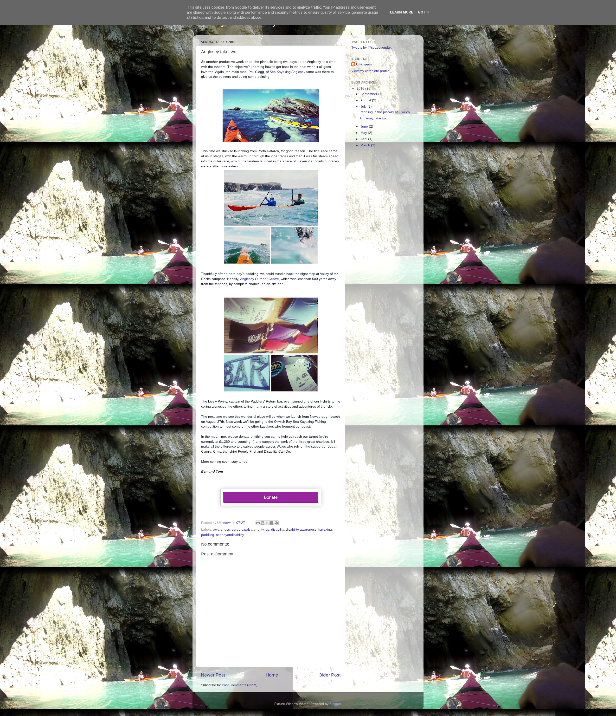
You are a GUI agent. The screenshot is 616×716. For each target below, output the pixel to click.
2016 (361, 88)
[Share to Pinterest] (276, 523)
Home (272, 674)
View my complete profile (370, 71)
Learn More (401, 12)
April (364, 139)
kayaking (325, 529)
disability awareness (301, 529)
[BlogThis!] (262, 523)
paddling (207, 535)
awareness (221, 529)
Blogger (335, 704)
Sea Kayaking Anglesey (287, 72)
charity (259, 529)
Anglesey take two (373, 118)
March (365, 145)
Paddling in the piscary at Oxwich (384, 112)
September (369, 94)
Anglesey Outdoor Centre (259, 279)
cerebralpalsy (242, 529)
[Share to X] (267, 523)
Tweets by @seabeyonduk (371, 47)
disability (277, 529)
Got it (424, 12)
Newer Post (213, 674)
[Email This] (258, 523)
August (366, 100)
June (364, 126)
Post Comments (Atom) (239, 685)
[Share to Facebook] (271, 523)
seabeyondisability (230, 535)
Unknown (364, 64)
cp (267, 529)
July (363, 106)
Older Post (329, 674)
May (364, 133)
